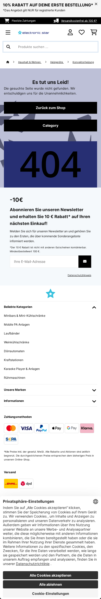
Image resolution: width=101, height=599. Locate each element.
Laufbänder (12, 333)
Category (50, 125)
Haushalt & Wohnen (29, 62)
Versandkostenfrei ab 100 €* (79, 20)
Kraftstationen (13, 360)
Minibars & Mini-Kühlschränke (24, 315)
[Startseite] (12, 62)
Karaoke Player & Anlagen (22, 369)
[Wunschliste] (82, 32)
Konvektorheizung (83, 62)
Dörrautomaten (14, 351)
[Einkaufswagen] (93, 32)
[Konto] (70, 32)
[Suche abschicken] (8, 47)
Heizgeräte (57, 62)
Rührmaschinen (14, 377)
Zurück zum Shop (50, 108)
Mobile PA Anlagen (17, 324)
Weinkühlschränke (16, 342)
